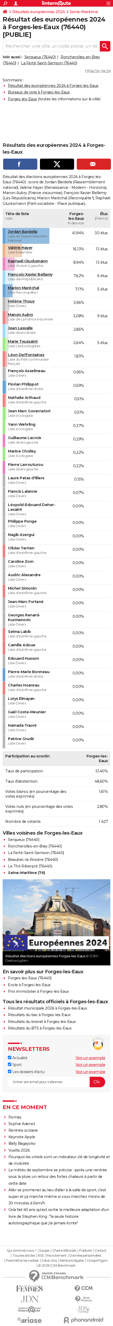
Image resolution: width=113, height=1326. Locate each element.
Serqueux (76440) (40, 57)
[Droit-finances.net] (83, 1299)
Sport (16, 1064)
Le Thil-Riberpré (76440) (30, 866)
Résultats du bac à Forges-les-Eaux (39, 1014)
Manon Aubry (20, 314)
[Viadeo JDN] (83, 1309)
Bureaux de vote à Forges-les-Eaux (39, 92)
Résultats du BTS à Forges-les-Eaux (39, 1028)
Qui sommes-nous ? (22, 1250)
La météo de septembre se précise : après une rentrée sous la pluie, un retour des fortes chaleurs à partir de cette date (57, 1176)
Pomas (15, 1117)
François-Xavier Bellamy (30, 274)
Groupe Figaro (97, 1260)
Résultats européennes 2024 (38, 11)
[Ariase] (29, 1320)
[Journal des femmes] (29, 1288)
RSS (41, 1255)
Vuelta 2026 (19, 1150)
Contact (100, 1250)
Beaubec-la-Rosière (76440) (33, 859)
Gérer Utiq (49, 1260)
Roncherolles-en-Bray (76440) (35, 846)
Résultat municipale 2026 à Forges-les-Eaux (47, 1008)
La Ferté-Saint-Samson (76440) (49, 63)
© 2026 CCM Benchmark (56, 1265)
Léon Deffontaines (26, 354)
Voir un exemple (90, 1057)
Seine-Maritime (84, 11)
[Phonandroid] (83, 1320)
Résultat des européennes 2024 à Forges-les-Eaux (53, 85)
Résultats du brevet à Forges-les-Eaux (42, 1021)
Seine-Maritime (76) (26, 872)
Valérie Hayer (20, 247)
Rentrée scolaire (23, 1130)
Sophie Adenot (21, 1123)
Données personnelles (85, 1255)
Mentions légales (72, 1260)
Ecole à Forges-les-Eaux (29, 984)
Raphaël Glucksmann (28, 261)
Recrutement (56, 1255)
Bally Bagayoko (21, 1143)
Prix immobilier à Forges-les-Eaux (38, 991)
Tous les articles (23, 1255)
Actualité (19, 1057)
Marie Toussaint (23, 341)
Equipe (44, 1250)
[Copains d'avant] (29, 1309)
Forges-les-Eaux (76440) (30, 978)
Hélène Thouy (21, 301)
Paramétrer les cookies (22, 1260)
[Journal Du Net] (29, 1299)
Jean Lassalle (20, 328)
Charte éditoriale (64, 1250)
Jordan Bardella (22, 231)
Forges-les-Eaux (22, 99)
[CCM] (83, 1288)
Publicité (85, 1250)
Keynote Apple (21, 1137)
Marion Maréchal (23, 287)
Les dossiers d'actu (27, 1071)
